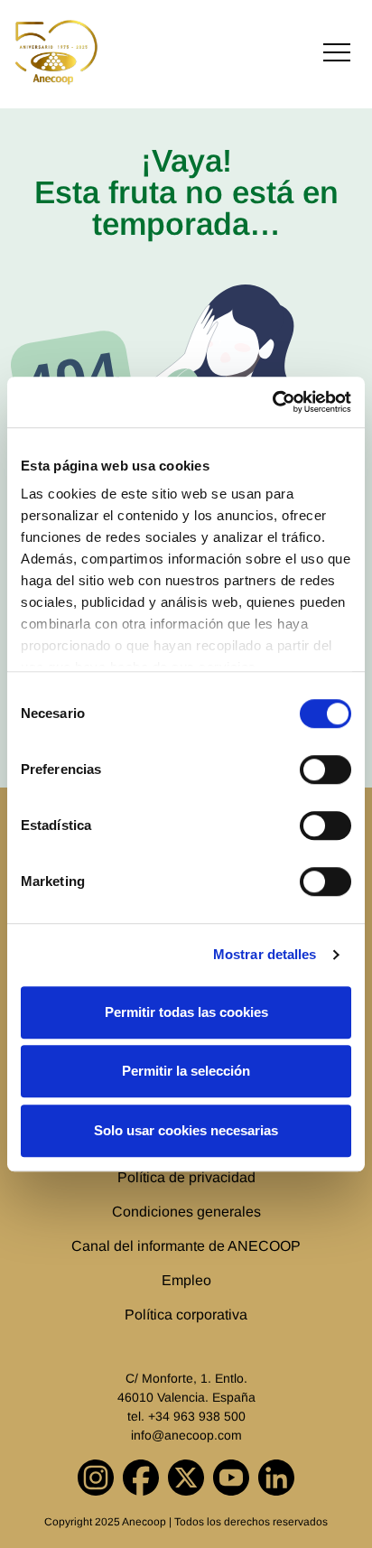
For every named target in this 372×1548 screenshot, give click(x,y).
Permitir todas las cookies (186, 1012)
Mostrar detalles (265, 954)
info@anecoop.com (186, 1435)
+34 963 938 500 (197, 1416)
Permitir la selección (186, 1070)
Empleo (186, 1280)
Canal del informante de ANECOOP (186, 1246)
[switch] (325, 769)
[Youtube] (231, 1477)
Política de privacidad (186, 1177)
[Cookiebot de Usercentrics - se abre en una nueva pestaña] (272, 402)
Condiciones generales (186, 1211)
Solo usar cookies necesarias (186, 1130)
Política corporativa (186, 1314)
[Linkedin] (276, 1477)
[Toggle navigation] (336, 53)
